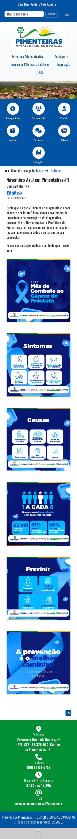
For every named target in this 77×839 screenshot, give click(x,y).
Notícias (56, 170)
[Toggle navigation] (67, 14)
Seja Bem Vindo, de (37, 4)
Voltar (69, 713)
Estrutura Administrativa (28, 56)
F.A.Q (40, 72)
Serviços (60, 56)
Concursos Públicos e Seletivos (29, 64)
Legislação (63, 64)
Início (39, 170)
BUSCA (51, 14)
